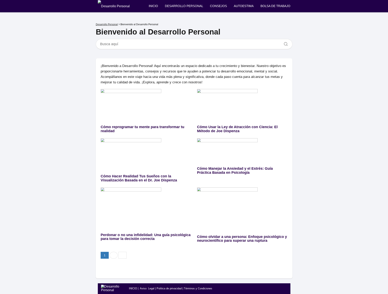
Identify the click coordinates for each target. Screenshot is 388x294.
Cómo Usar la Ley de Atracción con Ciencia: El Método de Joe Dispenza (237, 129)
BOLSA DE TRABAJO (275, 6)
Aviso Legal (147, 288)
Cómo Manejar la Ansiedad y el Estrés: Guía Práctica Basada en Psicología (235, 170)
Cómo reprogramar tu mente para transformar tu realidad (142, 129)
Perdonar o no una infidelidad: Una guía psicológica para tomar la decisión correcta (146, 237)
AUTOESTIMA (244, 6)
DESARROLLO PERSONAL (184, 6)
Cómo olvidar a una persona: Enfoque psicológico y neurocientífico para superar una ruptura (242, 239)
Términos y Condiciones (198, 288)
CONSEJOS (218, 6)
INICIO (153, 6)
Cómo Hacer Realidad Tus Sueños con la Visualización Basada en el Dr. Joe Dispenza (139, 178)
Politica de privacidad (169, 288)
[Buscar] (284, 43)
